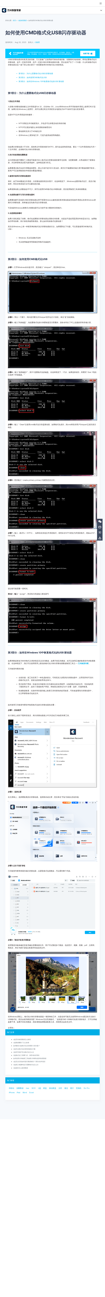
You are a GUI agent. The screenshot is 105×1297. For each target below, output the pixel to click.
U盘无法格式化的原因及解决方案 (24, 1049)
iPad (18, 1093)
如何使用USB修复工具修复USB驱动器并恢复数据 (29, 1058)
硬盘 (45, 1088)
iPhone (11, 1093)
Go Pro (87, 1088)
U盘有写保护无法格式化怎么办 (23, 1052)
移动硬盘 (52, 1088)
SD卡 (34, 1088)
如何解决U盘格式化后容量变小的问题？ (26, 1046)
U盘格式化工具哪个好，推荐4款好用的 (26, 1055)
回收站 (11, 1088)
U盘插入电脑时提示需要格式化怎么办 (25, 1065)
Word (25, 1093)
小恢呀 (37, 42)
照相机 (78, 1088)
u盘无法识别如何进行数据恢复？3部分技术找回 (29, 1061)
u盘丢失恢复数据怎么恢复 (22, 1039)
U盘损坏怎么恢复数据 (20, 1068)
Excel (31, 1093)
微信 (66, 1088)
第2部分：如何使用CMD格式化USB (33, 77)
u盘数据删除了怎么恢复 (21, 1043)
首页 (14, 20)
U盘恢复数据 (22, 20)
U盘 (39, 1088)
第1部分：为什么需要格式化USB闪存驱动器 (36, 73)
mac (27, 1088)
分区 (60, 1088)
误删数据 (20, 1088)
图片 (72, 1088)
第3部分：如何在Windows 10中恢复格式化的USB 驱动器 (41, 81)
